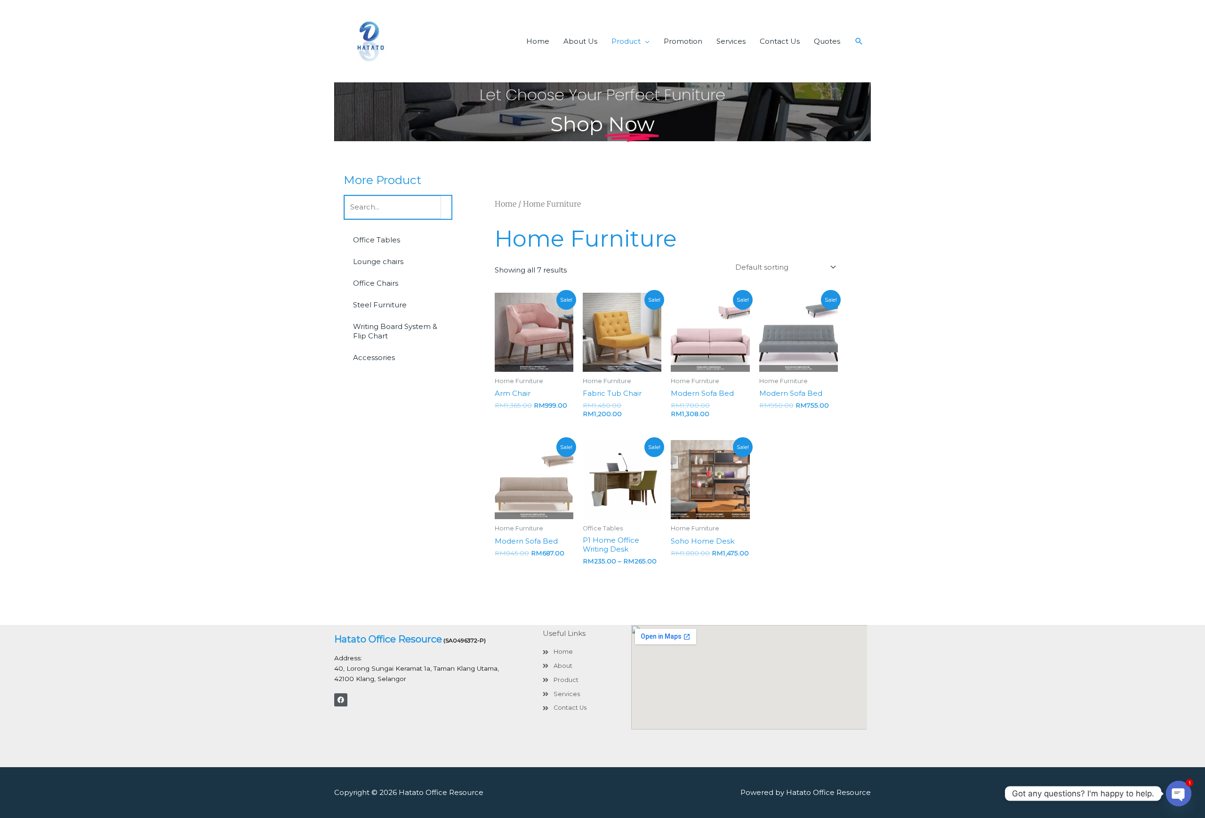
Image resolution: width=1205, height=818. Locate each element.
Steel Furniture (380, 304)
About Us (580, 41)
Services (731, 41)
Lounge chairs (378, 261)
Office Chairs (375, 283)
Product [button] (626, 41)
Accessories (374, 357)
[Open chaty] (1178, 793)
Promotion (683, 41)
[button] (859, 41)
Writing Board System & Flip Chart (395, 331)
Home (537, 41)
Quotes (827, 41)
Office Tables (376, 239)
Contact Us (780, 41)
